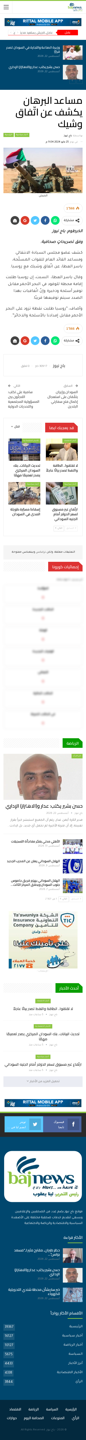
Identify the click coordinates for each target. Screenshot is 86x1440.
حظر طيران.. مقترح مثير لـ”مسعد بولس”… (37, 1252)
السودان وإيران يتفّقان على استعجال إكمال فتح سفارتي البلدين (62, 399)
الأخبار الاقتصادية (31, 441)
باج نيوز (50, 1430)
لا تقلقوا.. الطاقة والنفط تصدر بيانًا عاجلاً (43, 1008)
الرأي (79, 1382)
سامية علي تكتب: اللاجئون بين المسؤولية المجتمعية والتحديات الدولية (23, 399)
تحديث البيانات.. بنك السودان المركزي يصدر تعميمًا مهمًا (43, 1036)
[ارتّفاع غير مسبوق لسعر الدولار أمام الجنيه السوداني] (51, 52)
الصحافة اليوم (34, 1418)
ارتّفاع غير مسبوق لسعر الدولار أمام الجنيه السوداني (43, 1064)
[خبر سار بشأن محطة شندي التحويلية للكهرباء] (73, 1295)
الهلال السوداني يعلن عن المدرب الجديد (33, 861)
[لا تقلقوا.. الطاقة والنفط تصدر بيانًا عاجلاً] (62, 450)
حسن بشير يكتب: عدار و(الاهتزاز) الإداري (44, 805)
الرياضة (33, 1409)
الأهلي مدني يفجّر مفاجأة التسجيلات (35, 841)
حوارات (12, 1418)
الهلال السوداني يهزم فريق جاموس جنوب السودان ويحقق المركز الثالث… (35, 883)
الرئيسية (8, 135)
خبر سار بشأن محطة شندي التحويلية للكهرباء (34, 1291)
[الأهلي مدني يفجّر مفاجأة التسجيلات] (73, 846)
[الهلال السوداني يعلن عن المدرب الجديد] (73, 866)
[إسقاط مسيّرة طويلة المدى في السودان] (51, 72)
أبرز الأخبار (75, 1363)
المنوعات (58, 1418)
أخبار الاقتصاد (70, 441)
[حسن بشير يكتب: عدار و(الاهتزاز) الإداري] (43, 777)
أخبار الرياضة (73, 1345)
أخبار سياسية (22, 135)
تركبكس (40, 552)
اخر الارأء (77, 756)
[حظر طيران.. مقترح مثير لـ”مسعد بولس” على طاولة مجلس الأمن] (73, 1255)
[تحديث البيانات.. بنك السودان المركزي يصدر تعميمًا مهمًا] (24, 450)
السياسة (76, 1354)
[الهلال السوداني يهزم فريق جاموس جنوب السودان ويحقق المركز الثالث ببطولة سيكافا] (73, 885)
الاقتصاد (15, 1409)
